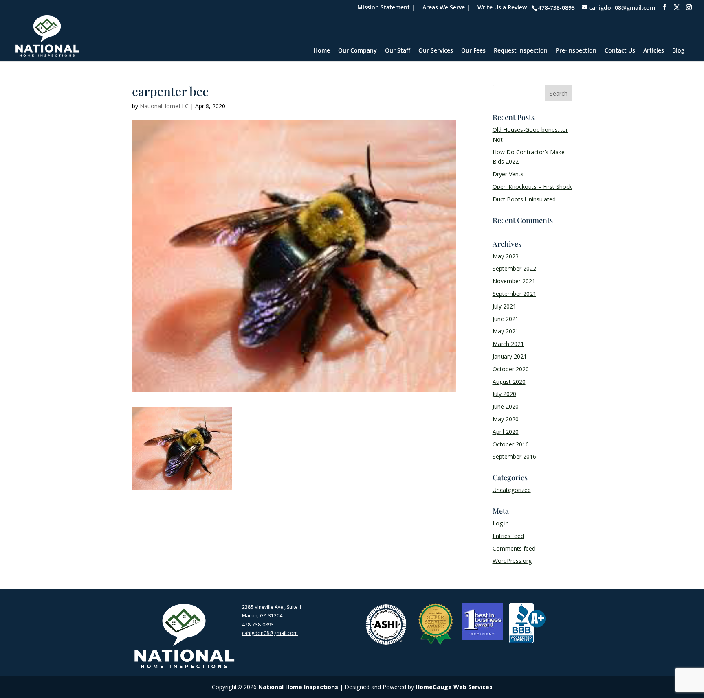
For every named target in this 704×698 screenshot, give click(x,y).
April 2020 (506, 431)
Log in (501, 523)
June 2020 (506, 406)
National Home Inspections (298, 687)
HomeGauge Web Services (454, 687)
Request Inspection (521, 51)
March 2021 (508, 344)
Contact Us (620, 51)
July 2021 (504, 306)
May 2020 (506, 419)
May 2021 (506, 331)
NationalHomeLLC (164, 106)
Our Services (435, 51)
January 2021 (510, 356)
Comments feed (514, 548)
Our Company (357, 51)
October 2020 (511, 369)
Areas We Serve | (446, 7)
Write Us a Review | (504, 7)
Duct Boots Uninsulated (524, 199)
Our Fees (473, 51)
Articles (653, 51)
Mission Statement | (386, 7)
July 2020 (504, 394)
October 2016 (511, 444)
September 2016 (514, 456)
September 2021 (514, 294)
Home (321, 51)
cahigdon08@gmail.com (270, 633)
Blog (678, 51)
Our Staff (397, 51)
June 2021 (506, 319)
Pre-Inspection (576, 51)
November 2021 (514, 281)
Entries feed (508, 536)
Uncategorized (512, 490)
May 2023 (506, 256)
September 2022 (514, 268)
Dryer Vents (508, 174)
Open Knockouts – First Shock (532, 186)
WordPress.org (512, 561)
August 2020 (509, 381)
